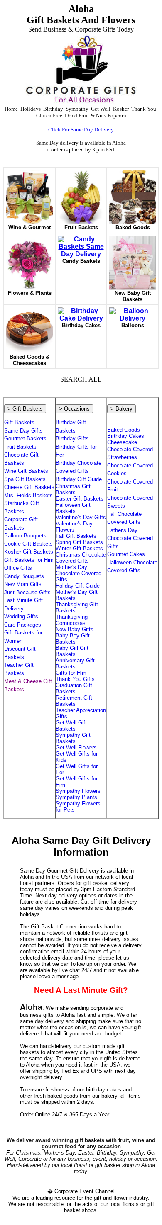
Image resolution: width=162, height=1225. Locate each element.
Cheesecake (122, 442)
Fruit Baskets (20, 447)
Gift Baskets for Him (29, 560)
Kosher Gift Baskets (28, 552)
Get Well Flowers (76, 747)
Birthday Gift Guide (79, 479)
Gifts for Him (71, 673)
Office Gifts (18, 568)
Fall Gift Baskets (76, 536)
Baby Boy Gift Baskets (73, 638)
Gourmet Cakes (126, 554)
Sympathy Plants (76, 797)
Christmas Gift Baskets (73, 489)
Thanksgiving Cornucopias (72, 620)
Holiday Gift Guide (78, 586)
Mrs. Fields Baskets (28, 495)
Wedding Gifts (21, 616)
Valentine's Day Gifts (81, 517)
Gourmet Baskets (25, 438)
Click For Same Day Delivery (81, 129)
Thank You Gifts (75, 679)
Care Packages (22, 625)
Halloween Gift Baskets (73, 508)
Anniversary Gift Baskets (75, 663)
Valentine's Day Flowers (74, 526)
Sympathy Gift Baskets (73, 738)
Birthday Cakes (125, 436)
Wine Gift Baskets (26, 471)
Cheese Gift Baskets (29, 487)
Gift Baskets (19, 422)
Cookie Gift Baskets (28, 544)
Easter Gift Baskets (79, 499)
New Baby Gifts (74, 629)
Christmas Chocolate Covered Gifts (81, 558)
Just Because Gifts (27, 592)
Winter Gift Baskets (79, 548)
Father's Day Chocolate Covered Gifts (130, 538)
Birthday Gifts (72, 438)
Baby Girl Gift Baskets (72, 651)
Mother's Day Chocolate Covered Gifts (78, 573)
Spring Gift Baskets (79, 542)
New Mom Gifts (23, 584)
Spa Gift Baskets (25, 479)
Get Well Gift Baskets (71, 725)
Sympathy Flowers (78, 791)
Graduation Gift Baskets (74, 688)
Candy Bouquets (24, 576)
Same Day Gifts (23, 431)
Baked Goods (123, 430)
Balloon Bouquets (25, 535)
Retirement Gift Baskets (74, 701)
